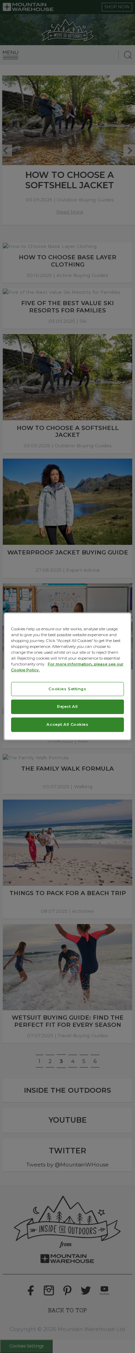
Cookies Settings (67, 688)
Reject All (67, 706)
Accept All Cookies (67, 724)
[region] (67, 676)
